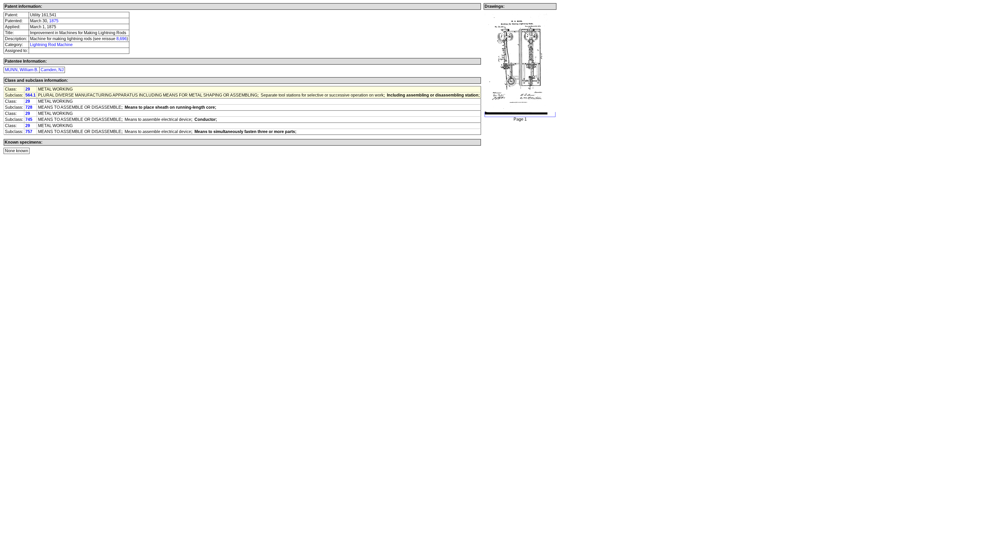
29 (27, 89)
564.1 (30, 95)
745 (28, 119)
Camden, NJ (52, 70)
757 (28, 131)
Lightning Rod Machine (51, 44)
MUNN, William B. (21, 70)
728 (28, 107)
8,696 (121, 38)
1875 (53, 21)
